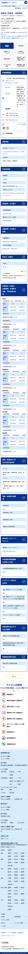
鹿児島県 (10, 906)
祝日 (22, 271)
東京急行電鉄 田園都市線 (10, 472)
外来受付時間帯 (7, 245)
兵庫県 (16, 881)
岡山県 (22, 887)
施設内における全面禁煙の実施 (11, 636)
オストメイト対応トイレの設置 (11, 615)
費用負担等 (7, 59)
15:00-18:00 (13, 242)
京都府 (22, 878)
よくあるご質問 (19, 923)
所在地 (4, 183)
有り (4, 509)
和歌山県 (10, 884)
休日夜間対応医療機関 (21, 765)
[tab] (7, 46)
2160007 (5, 179)
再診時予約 (6, 313)
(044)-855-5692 (13, 113)
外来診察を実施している (9, 324)
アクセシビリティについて (8, 935)
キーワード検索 (5, 759)
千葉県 (16, 862)
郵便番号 (5, 175)
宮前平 (20, 472)
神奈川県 (10, 865)
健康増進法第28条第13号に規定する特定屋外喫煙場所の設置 (13, 644)
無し (4, 593)
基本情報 (21, 46)
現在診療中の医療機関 (7, 765)
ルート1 (5, 469)
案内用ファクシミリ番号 (9, 217)
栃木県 (16, 859)
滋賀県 (16, 878)
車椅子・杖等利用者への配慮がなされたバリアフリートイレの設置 (13, 607)
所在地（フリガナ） (8, 190)
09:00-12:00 (6, 242)
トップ (2, 6)
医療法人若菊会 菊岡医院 (10, 161)
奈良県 (22, 881)
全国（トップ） (5, 838)
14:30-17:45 (13, 249)
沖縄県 (9, 909)
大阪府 (9, 881)
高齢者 (11, 778)
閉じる (14, 676)
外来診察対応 (6, 321)
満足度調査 (18, 916)
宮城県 (22, 853)
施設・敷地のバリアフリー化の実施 (12, 589)
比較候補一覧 (18, 799)
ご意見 (2, 916)
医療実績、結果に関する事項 (21, 65)
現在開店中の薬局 (5, 816)
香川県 (16, 894)
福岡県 (9, 900)
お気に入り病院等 (5, 799)
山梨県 (16, 872)
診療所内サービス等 (21, 52)
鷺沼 (19, 481)
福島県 (22, 856)
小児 (19, 778)
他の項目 (11, 793)
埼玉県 (9, 862)
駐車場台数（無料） (8, 519)
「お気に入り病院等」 (21, 21)
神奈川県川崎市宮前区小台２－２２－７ (13, 186)
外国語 (11, 775)
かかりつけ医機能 (7, 65)
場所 (19, 772)
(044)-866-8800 (7, 221)
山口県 (16, 890)
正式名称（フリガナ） (9, 148)
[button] (14, 142)
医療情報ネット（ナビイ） (9, 3)
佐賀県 (16, 900)
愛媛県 (22, 894)
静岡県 (16, 875)
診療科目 (11, 772)
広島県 (9, 890)
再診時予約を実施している (10, 317)
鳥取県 (9, 887)
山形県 (16, 856)
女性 (10, 784)
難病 (19, 784)
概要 (7, 45)
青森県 (9, 853)
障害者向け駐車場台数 (9, 526)
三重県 (9, 878)
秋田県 (9, 856)
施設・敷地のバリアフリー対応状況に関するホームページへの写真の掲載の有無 (13, 598)
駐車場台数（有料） (8, 512)
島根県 (16, 887)
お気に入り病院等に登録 (7, 18)
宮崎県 (22, 903)
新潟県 (9, 869)
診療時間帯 (6, 238)
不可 (4, 572)
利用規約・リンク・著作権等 (8, 933)
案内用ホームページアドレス (10, 547)
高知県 (9, 897)
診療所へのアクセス (7, 52)
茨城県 (9, 859)
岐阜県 (9, 875)
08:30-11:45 (6, 249)
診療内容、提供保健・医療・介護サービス (21, 58)
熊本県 (9, 903)
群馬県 (22, 859)
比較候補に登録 (5, 25)
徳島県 (9, 894)
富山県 (16, 869)
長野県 (22, 872)
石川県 (22, 869)
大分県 (16, 903)
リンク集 (3, 926)
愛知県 (22, 875)
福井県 (9, 872)
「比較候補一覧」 (15, 28)
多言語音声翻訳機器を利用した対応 (12, 568)
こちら (17, 688)
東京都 (22, 862)
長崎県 (22, 900)
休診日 (4, 263)
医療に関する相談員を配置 (10, 663)
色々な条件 (21, 822)
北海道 (9, 850)
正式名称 (5, 157)
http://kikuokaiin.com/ (11, 120)
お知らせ (3, 923)
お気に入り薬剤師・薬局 (7, 830)
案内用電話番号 (7, 210)
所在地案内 (20, 933)
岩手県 (16, 853)
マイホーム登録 (5, 920)
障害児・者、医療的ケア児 (16, 781)
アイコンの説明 (21, 124)
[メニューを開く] (25, 2)
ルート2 (5, 478)
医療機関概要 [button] (6, 72)
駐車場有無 (6, 505)
